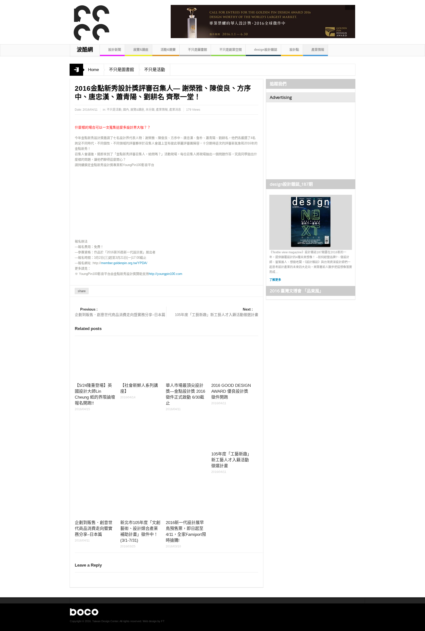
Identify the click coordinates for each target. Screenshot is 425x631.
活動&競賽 (168, 49)
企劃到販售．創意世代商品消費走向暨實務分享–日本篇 (120, 312)
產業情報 (317, 49)
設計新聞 (114, 49)
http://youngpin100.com (165, 274)
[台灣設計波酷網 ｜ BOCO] (89, 21)
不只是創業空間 (230, 49)
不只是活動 (154, 69)
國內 (126, 109)
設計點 (294, 49)
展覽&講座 (140, 49)
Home (93, 69)
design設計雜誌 (265, 49)
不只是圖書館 (197, 49)
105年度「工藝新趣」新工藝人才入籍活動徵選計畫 (216, 312)
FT (163, 621)
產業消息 (175, 109)
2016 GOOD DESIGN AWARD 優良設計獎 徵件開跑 (231, 391)
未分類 (150, 109)
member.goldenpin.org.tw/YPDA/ (124, 263)
